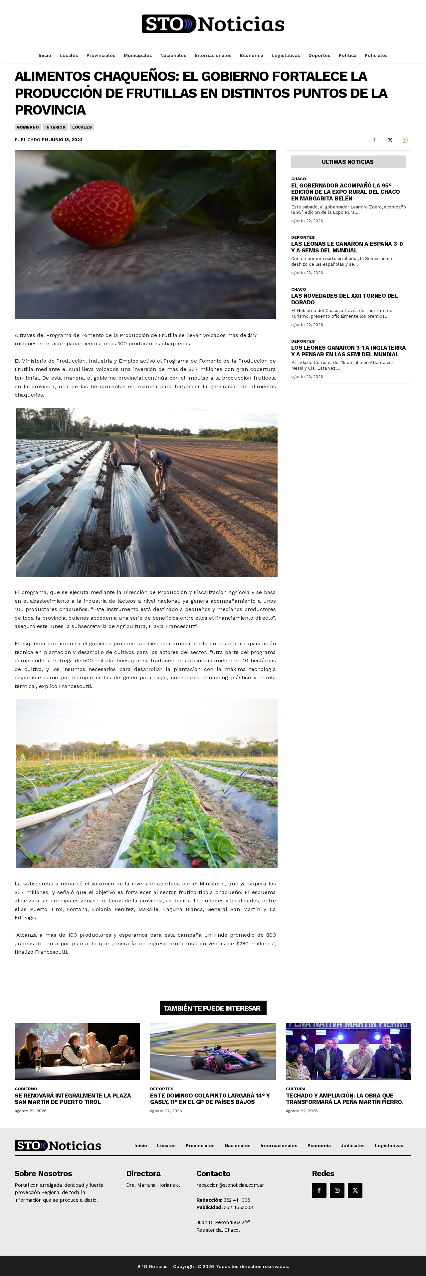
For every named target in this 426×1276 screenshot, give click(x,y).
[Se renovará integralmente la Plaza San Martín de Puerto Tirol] (77, 1051)
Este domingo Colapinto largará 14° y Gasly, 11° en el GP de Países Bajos (210, 1099)
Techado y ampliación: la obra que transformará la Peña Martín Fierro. (345, 1099)
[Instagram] (337, 1190)
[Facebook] (374, 140)
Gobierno (28, 127)
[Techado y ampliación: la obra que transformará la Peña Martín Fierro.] (348, 1051)
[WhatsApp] (404, 140)
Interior (55, 127)
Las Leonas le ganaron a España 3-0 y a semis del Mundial (347, 247)
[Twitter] (389, 140)
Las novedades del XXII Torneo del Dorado (344, 299)
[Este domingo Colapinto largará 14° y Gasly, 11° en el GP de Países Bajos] (213, 1051)
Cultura (296, 1089)
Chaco (298, 178)
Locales (82, 127)
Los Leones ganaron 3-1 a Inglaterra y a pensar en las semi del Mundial (348, 351)
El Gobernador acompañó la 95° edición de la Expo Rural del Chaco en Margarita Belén (345, 192)
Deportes (303, 237)
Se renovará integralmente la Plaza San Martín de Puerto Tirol (73, 1099)
